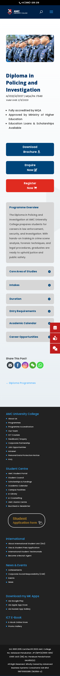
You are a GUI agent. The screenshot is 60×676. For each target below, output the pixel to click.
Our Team (13, 431)
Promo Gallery (15, 626)
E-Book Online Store (18, 622)
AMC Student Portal (17, 473)
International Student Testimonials (25, 551)
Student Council (16, 477)
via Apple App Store (18, 605)
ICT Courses (14, 435)
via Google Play (15, 601)
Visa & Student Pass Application (24, 547)
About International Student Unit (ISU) (26, 543)
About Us (12, 418)
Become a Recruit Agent (20, 555)
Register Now (30, 185)
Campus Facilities (17, 489)
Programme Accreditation (21, 426)
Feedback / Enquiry (17, 439)
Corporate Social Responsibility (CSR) (26, 574)
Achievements (15, 570)
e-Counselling (15, 498)
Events (11, 578)
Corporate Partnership (19, 443)
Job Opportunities (17, 447)
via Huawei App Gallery (19, 609)
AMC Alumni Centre (17, 502)
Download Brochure (30, 149)
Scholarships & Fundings (20, 481)
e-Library (12, 493)
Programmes (14, 422)
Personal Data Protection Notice (24, 455)
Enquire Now (30, 167)
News (10, 582)
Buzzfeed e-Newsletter (19, 506)
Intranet (12, 451)
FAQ (10, 459)
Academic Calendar (18, 485)
